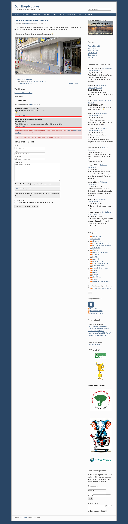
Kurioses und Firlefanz (100, 252)
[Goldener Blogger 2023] (100, 371)
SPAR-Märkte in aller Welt (101, 281)
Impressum (25, 14)
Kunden (95, 250)
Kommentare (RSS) (96, 311)
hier (69, 130)
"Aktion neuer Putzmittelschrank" (99, 328)
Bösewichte (97, 236)
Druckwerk (96, 239)
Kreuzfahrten (88, 14)
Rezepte (95, 275)
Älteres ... (91, 57)
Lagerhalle (96, 254)
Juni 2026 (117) (93, 50)
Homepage (18, 156)
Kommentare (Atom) (96, 313)
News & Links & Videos (101, 268)
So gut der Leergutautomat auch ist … (37, 81)
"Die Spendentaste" (94, 344)
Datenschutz (36, 14)
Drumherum (97, 241)
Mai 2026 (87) (92, 53)
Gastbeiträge (97, 248)
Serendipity (24, 517)
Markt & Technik (19, 79)
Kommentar (18, 162)
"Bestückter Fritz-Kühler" (96, 331)
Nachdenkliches (98, 266)
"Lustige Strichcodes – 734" (97, 335)
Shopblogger (97, 277)
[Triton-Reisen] (101, 460)
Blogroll (54, 14)
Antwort (24, 115)
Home (17, 14)
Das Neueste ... (93, 55)
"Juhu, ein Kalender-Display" (97, 326)
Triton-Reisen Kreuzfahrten (102, 288)
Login (62, 14)
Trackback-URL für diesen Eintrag (24, 93)
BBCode (17, 189)
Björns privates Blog (74, 14)
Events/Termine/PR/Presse (102, 243)
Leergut (95, 257)
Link (20, 115)
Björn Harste (27, 23)
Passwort (91, 490)
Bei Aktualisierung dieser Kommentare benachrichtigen (34, 202)
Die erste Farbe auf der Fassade (31, 20)
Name (17, 146)
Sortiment (96, 279)
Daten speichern (95, 511)
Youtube (46, 14)
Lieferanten (96, 259)
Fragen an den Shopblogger (102, 245)
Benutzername (93, 486)
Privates (95, 270)
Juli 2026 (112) (93, 48)
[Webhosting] (100, 355)
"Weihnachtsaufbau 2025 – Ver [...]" (99, 333)
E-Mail (17, 151)
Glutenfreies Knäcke (72, 83)
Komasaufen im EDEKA (25, 83)
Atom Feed (93, 308)
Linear (30, 104)
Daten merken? (21, 200)
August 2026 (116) (94, 46)
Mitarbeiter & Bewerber (100, 263)
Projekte (95, 272)
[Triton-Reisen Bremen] (100, 28)
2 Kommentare (28, 79)
